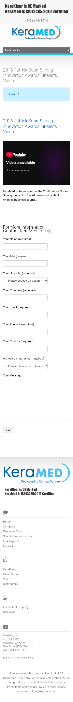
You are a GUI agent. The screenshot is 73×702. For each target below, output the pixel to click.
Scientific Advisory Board (18, 536)
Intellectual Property (16, 607)
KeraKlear (9, 569)
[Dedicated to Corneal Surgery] (36, 473)
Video (6, 579)
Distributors (10, 584)
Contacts (8, 546)
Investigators (11, 541)
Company (9, 526)
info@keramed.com (22, 657)
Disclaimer (9, 612)
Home (11, 94)
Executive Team (13, 531)
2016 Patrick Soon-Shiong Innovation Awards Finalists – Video (32, 126)
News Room (11, 574)
